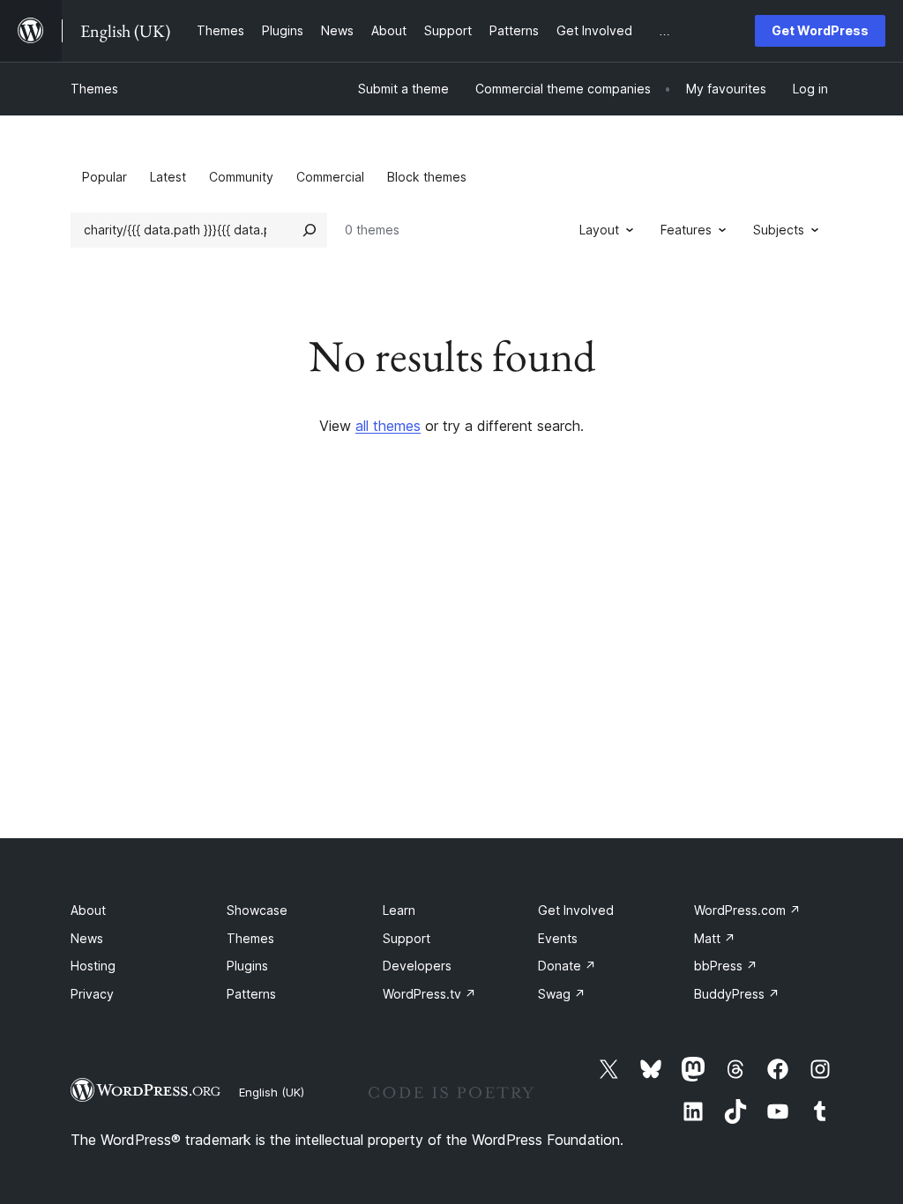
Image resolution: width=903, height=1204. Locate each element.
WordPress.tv (429, 993)
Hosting (93, 965)
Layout (599, 229)
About (88, 910)
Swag (562, 993)
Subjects (778, 229)
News (87, 938)
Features (686, 229)
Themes (94, 88)
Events (558, 938)
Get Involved (576, 910)
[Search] (309, 230)
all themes (388, 426)
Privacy (92, 993)
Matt (714, 938)
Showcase (257, 910)
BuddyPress (737, 993)
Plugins (247, 965)
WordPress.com (747, 910)
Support (406, 938)
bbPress (725, 965)
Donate (567, 965)
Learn (399, 910)
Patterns (251, 993)
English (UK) (271, 1092)
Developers (417, 965)
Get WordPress (820, 30)
